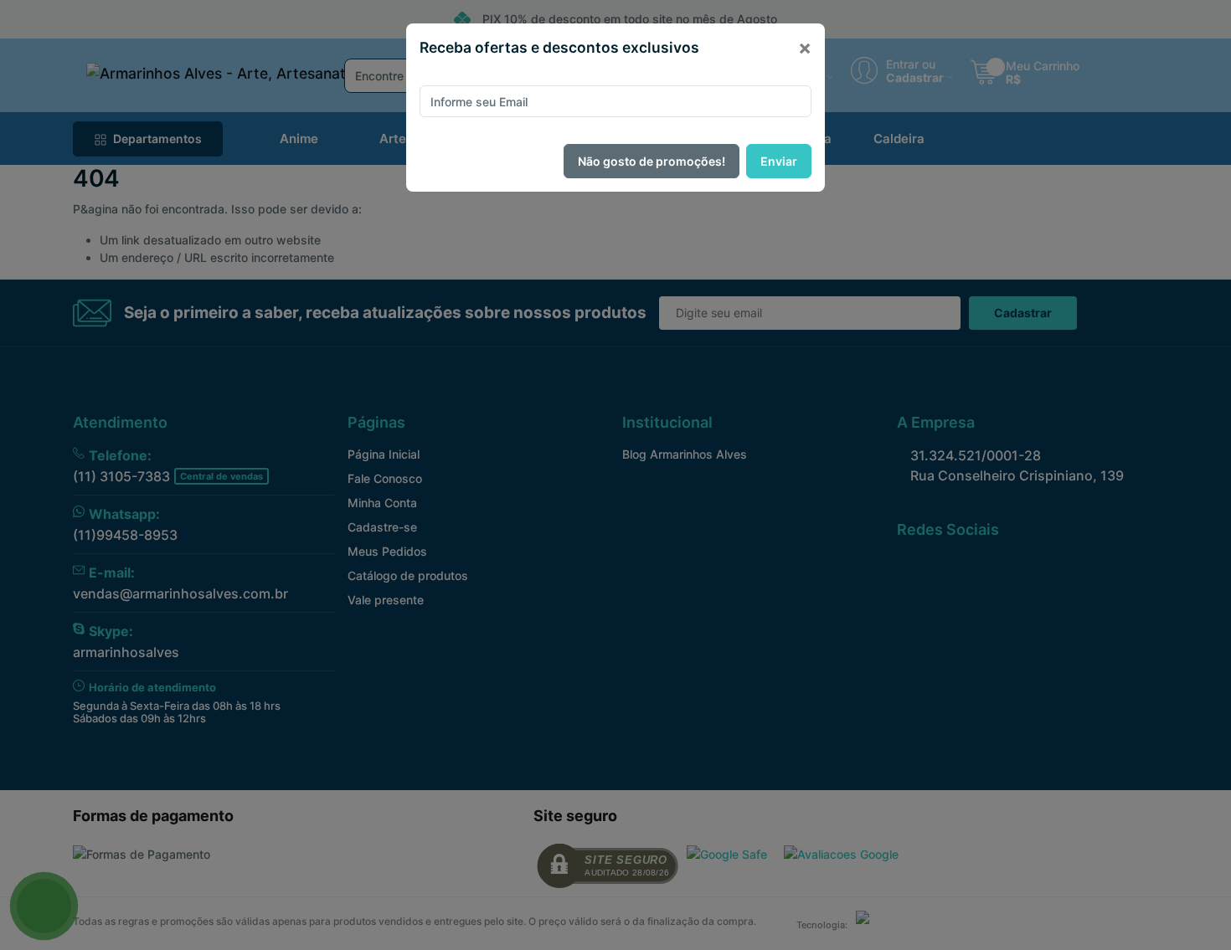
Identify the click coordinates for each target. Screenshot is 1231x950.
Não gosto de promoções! (651, 161)
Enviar (778, 161)
